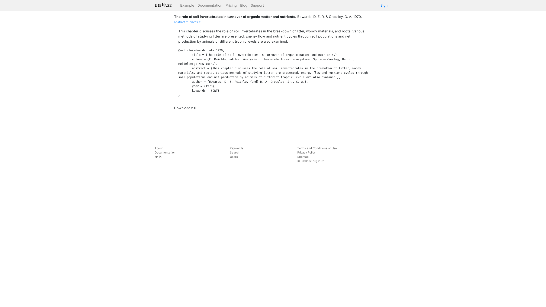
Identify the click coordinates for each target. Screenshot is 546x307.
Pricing (231, 5)
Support (257, 5)
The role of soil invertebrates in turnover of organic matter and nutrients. (235, 16)
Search (235, 152)
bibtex (194, 22)
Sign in (385, 5)
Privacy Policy (306, 152)
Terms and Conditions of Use (317, 148)
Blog (243, 5)
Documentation (209, 5)
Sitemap (303, 156)
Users (234, 156)
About (159, 148)
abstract (180, 22)
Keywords (236, 148)
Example (187, 5)
